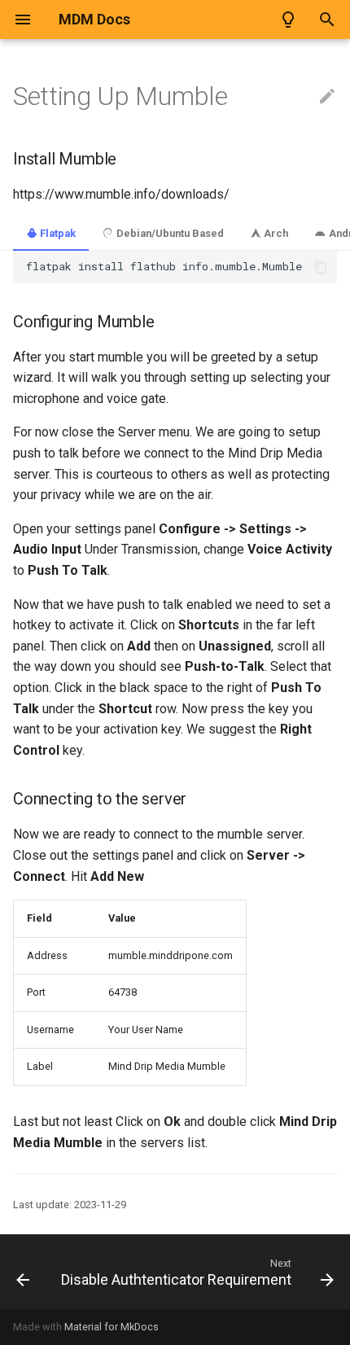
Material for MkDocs (111, 1327)
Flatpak (56, 233)
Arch (274, 233)
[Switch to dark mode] (288, 19)
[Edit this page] (327, 96)
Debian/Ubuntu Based (169, 233)
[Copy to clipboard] (320, 267)
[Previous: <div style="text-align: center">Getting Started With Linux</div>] (22, 1272)
